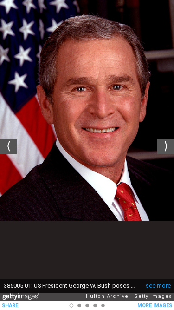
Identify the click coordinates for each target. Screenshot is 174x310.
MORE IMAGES (154, 306)
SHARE (10, 306)
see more (158, 285)
